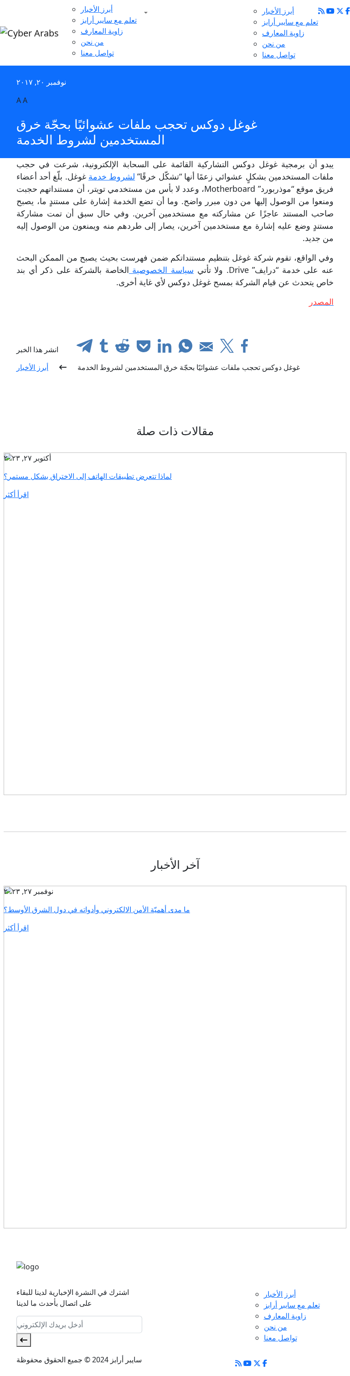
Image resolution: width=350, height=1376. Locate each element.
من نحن (92, 42)
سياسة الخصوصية (161, 269)
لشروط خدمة (111, 176)
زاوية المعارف (102, 31)
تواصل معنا (97, 53)
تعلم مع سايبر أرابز (109, 20)
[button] (144, 13)
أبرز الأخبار (97, 9)
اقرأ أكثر (16, 494)
